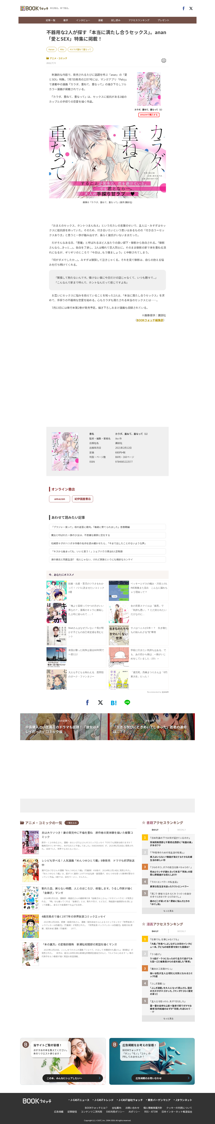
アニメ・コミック (58, 58)
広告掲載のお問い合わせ (149, 1078)
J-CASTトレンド (104, 1100)
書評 (65, 20)
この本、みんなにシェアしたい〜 (64, 1078)
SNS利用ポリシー (115, 1111)
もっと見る (168, 910)
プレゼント (163, 20)
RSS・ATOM (151, 1111)
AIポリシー (134, 1111)
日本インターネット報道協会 (177, 1111)
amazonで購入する (149, 115)
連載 (100, 20)
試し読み (115, 20)
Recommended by (154, 692)
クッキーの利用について (179, 1107)
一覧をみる (72, 822)
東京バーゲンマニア (159, 1100)
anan (52, 49)
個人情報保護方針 (152, 1107)
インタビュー (83, 20)
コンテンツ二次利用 (91, 1111)
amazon (59, 499)
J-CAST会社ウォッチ (131, 1100)
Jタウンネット (184, 1100)
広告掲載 (58, 1111)
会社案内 (116, 1107)
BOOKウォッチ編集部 (150, 320)
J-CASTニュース (79, 1100)
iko (62, 49)
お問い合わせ (132, 1107)
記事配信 (72, 1111)
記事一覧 (50, 20)
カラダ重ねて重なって (81, 49)
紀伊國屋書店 (83, 499)
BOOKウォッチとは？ (96, 1107)
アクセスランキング (138, 20)
